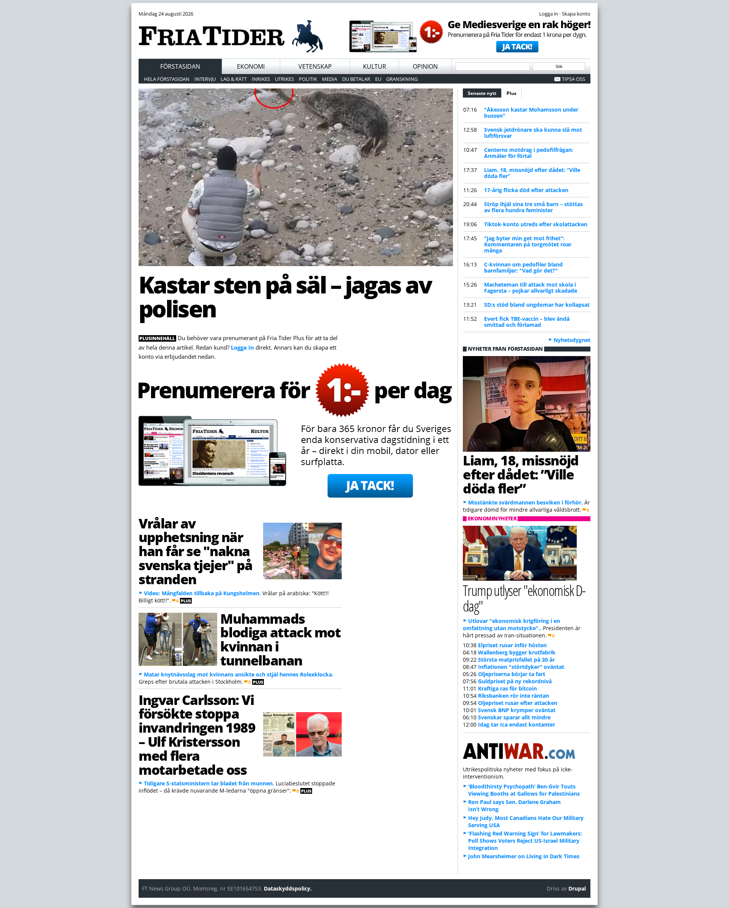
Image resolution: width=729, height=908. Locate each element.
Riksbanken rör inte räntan (513, 695)
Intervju (205, 79)
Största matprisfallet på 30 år (516, 659)
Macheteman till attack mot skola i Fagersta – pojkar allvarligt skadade (530, 287)
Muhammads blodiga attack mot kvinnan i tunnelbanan (280, 639)
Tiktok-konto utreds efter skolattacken (535, 224)
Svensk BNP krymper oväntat (516, 710)
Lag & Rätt (234, 79)
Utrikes (284, 79)
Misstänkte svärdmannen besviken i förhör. (525, 502)
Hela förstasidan (166, 79)
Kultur (374, 66)
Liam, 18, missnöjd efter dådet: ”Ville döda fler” (532, 173)
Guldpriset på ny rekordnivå (515, 681)
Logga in (242, 347)
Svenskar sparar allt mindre (514, 717)
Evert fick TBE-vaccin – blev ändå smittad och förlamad (527, 321)
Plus (511, 93)
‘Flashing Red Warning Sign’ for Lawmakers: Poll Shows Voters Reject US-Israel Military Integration (525, 840)
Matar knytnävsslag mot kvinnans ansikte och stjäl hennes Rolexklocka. (238, 674)
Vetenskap (315, 66)
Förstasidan (180, 66)
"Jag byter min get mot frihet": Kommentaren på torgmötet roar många (527, 244)
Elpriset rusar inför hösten (512, 645)
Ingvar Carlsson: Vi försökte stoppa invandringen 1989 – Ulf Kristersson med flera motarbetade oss (197, 734)
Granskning (402, 79)
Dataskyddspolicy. (288, 888)
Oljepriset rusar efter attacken (517, 702)
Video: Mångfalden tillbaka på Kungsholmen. (202, 593)
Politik (308, 79)
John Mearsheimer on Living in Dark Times (523, 856)
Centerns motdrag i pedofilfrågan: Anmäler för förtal (528, 152)
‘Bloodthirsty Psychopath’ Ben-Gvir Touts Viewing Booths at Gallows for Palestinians (524, 790)
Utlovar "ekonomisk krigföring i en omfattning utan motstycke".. (511, 624)
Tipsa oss (573, 79)
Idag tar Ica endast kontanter (516, 724)
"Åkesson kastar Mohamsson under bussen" (531, 112)
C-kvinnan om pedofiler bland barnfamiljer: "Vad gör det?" (523, 267)
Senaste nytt (485, 93)
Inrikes (261, 79)
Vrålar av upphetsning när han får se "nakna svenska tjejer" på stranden (195, 551)
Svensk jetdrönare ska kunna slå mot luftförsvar (533, 132)
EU (378, 79)
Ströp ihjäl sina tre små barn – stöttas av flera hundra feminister (533, 207)
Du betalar (356, 79)
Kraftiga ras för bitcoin (507, 688)
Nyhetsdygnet (572, 340)
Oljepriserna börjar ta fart (511, 674)
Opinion (425, 66)
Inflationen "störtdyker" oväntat (521, 666)
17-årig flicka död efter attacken (526, 190)
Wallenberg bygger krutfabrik (516, 652)
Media (329, 79)
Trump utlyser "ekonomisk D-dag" (524, 598)
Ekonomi (251, 66)
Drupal (577, 888)
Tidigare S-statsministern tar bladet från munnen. (209, 783)
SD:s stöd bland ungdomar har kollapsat (537, 304)
